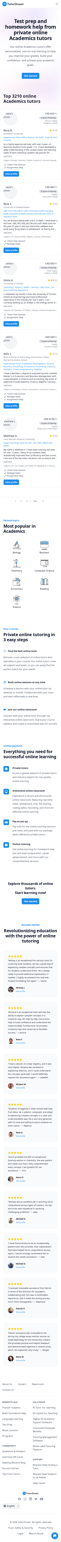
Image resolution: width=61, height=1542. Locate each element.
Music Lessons (10, 1430)
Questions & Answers (13, 1451)
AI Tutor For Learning (44, 1407)
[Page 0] (43, 501)
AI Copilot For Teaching (45, 1413)
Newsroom (38, 1384)
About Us (7, 1384)
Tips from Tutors (11, 1474)
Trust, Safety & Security (20, 1527)
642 (35, 501)
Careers (22, 1384)
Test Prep (7, 1424)
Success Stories (10, 1468)
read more (8, 156)
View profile (11, 173)
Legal (20, 1533)
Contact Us (8, 1389)
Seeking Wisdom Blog (14, 1462)
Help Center (39, 1483)
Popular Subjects (11, 1407)
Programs (7, 1436)
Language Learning (12, 1418)
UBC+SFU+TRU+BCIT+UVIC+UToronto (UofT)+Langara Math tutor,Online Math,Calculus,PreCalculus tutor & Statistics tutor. (28, 214)
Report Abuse (36, 1533)
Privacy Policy (46, 1527)
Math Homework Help (14, 1413)
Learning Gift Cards (12, 1457)
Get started (30, 75)
